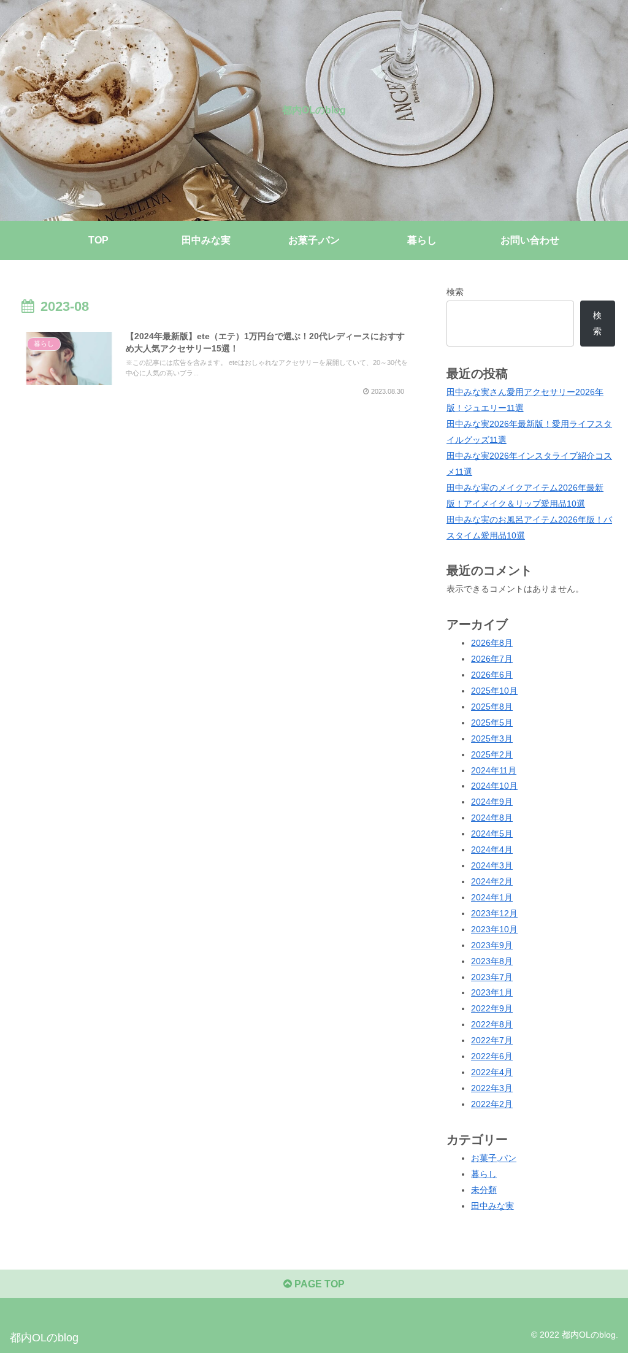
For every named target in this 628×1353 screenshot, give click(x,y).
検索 (455, 292)
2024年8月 (492, 817)
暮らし (484, 1174)
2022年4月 (492, 1072)
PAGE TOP (318, 1284)
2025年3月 (492, 738)
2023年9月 (492, 945)
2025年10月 (494, 691)
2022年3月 (492, 1088)
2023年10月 (494, 929)
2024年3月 (492, 865)
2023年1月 (492, 992)
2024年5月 (492, 833)
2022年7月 (492, 1040)
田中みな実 (492, 1206)
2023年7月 (492, 977)
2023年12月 (494, 913)
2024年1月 (492, 897)
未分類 (484, 1190)
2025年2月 (492, 754)
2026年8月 (492, 643)
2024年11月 (493, 770)
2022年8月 (492, 1024)
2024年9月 (492, 802)
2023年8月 (492, 961)
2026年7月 (492, 659)
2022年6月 (492, 1056)
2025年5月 (492, 722)
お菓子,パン (493, 1158)
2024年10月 (494, 786)
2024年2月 (492, 881)
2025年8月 (492, 706)
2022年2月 (492, 1104)
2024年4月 (492, 849)
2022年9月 (492, 1008)
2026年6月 (492, 675)
